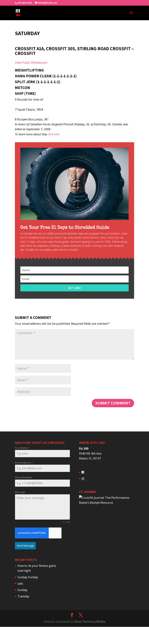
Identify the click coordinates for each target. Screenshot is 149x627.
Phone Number (23, 477)
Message (20, 492)
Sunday (22, 590)
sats (20, 584)
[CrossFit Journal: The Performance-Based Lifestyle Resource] (106, 503)
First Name (22, 447)
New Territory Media (90, 622)
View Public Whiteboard (31, 63)
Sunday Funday (27, 577)
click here (54, 134)
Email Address (24, 462)
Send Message (25, 545)
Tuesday (23, 596)
